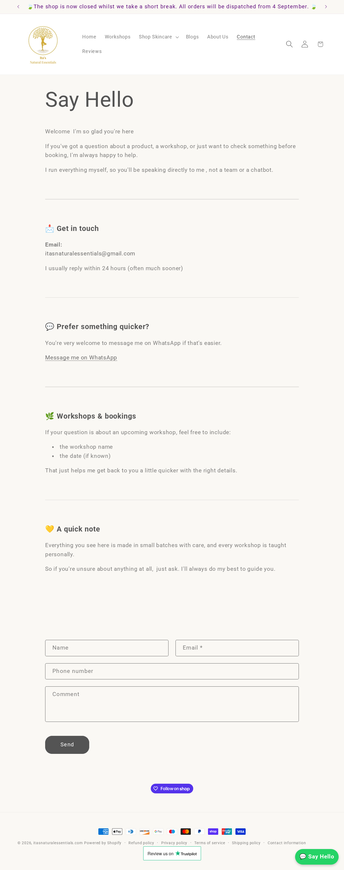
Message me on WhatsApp (81, 357)
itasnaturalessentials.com (58, 843)
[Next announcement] (326, 6)
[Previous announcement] (18, 6)
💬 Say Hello (316, 856)
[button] (158, 37)
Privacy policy (174, 843)
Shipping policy (246, 843)
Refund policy (141, 843)
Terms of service (209, 843)
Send (67, 744)
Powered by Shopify (102, 843)
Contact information (287, 843)
